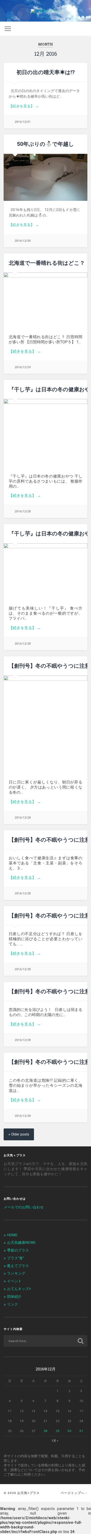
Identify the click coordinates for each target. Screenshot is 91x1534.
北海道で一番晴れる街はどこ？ (47, 262)
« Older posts (18, 1134)
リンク (12, 1304)
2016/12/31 (23, 122)
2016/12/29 (23, 367)
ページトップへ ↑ (74, 1493)
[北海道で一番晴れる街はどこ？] (45, 300)
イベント (14, 1281)
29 (57, 1431)
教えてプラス (18, 1266)
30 (69, 1431)
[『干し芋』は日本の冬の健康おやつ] (45, 433)
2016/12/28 (23, 511)
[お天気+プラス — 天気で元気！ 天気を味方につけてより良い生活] (45, 10)
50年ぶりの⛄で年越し (45, 143)
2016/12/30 (23, 241)
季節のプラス (18, 1250)
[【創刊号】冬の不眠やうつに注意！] (45, 725)
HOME (12, 1235)
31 (81, 1431)
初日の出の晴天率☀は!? (46, 72)
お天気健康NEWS (21, 1242)
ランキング (16, 1273)
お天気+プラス (28, 1493)
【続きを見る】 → (24, 106)
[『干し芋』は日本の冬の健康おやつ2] (45, 571)
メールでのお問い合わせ (24, 1207)
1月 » (54, 1440)
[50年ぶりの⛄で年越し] (45, 177)
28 (45, 1431)
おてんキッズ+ (19, 1289)
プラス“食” (15, 1258)
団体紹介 (14, 1296)
